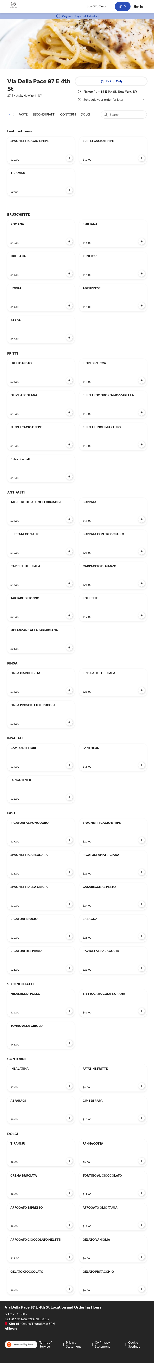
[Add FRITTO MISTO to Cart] (69, 380)
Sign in (138, 6)
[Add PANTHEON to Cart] (141, 765)
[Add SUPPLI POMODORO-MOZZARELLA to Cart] (141, 412)
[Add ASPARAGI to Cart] (69, 1118)
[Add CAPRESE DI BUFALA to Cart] (69, 583)
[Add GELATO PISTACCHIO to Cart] (141, 1289)
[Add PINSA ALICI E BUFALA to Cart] (141, 690)
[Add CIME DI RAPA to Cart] (141, 1118)
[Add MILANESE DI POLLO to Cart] (69, 1011)
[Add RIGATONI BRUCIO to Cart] (69, 936)
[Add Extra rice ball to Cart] (69, 476)
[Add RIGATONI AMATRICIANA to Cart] (141, 872)
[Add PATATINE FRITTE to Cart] (141, 1086)
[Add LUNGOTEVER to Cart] (69, 797)
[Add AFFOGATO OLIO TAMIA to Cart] (141, 1225)
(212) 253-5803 (16, 1314)
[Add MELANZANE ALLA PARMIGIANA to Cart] (69, 647)
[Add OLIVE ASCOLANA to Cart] (69, 412)
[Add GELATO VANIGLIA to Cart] (141, 1257)
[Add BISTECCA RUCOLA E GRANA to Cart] (141, 1011)
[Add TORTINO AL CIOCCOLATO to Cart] (141, 1193)
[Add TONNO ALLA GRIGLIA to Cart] (69, 1043)
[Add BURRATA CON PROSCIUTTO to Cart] (141, 551)
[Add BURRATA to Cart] (141, 519)
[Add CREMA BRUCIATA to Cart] (69, 1193)
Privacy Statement (73, 1344)
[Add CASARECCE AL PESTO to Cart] (141, 904)
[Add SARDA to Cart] (69, 337)
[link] (23, 114)
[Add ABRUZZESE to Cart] (141, 305)
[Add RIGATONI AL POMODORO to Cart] (69, 840)
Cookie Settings (134, 1344)
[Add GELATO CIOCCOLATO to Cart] (69, 1289)
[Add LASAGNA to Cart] (141, 936)
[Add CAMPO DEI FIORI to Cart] (69, 765)
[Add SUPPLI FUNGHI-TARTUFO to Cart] (141, 444)
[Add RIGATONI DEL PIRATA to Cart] (69, 968)
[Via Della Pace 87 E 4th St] (13, 5)
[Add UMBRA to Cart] (69, 305)
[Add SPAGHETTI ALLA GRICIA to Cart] (69, 904)
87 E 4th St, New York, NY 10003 (27, 1319)
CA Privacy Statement (102, 1344)
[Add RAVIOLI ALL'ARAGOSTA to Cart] (141, 968)
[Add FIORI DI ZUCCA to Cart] (141, 380)
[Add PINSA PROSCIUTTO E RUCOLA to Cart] (69, 722)
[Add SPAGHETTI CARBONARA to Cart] (69, 872)
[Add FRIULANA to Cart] (69, 273)
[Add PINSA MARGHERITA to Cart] (69, 690)
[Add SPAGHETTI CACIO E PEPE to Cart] (69, 158)
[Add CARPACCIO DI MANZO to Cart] (141, 583)
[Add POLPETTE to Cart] (141, 615)
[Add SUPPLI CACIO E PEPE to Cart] (141, 158)
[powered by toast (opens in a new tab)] (21, 1344)
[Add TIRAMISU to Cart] (69, 190)
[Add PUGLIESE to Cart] (141, 273)
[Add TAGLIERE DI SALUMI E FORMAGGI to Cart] (69, 519)
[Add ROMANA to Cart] (69, 241)
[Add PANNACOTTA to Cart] (141, 1161)
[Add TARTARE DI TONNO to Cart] (69, 615)
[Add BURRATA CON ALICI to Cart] (69, 551)
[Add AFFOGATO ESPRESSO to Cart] (69, 1225)
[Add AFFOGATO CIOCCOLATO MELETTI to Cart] (69, 1257)
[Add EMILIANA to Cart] (141, 241)
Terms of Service (45, 1344)
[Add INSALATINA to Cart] (69, 1086)
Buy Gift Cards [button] (97, 6)
